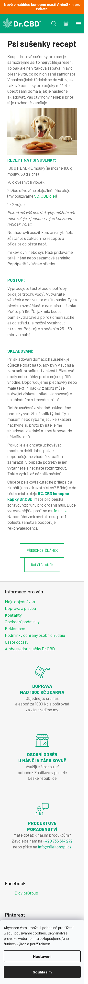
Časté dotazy (16, 641)
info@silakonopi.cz (55, 846)
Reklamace (15, 628)
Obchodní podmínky (22, 621)
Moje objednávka (20, 601)
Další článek (42, 564)
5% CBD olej (45, 195)
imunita (60, 510)
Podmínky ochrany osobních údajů (35, 635)
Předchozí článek (42, 550)
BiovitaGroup (26, 892)
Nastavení (42, 956)
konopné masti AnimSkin (52, 4)
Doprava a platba (20, 608)
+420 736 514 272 (58, 840)
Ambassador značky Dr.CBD (30, 648)
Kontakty (13, 615)
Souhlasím (42, 972)
